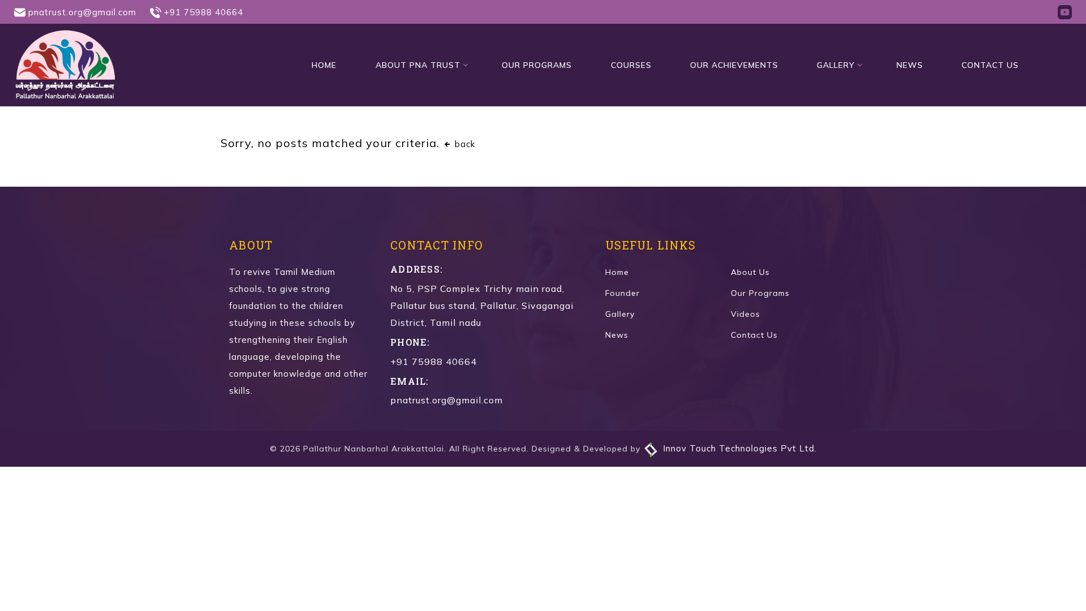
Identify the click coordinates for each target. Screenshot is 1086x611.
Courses (631, 65)
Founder (622, 293)
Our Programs (537, 65)
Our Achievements (734, 65)
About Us (750, 272)
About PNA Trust (418, 65)
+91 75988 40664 (203, 12)
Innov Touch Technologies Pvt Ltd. (738, 448)
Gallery (836, 65)
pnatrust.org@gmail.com (82, 12)
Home (324, 65)
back (463, 144)
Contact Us (990, 65)
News (910, 65)
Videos (745, 314)
